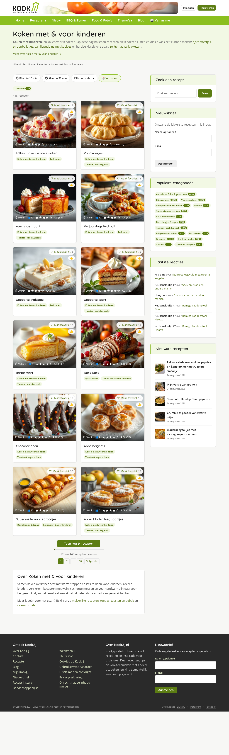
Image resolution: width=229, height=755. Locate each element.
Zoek (204, 93)
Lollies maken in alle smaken (36, 153)
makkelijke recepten (85, 601)
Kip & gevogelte (189, 238)
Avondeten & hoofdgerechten (175, 194)
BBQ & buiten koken (170, 233)
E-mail (158, 146)
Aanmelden (165, 163)
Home (20, 20)
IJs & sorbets (91, 378)
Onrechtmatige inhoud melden (74, 684)
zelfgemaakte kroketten (125, 46)
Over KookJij (21, 651)
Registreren (207, 7)
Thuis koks (66, 656)
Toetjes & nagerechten (29, 457)
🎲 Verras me (160, 20)
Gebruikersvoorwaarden (75, 667)
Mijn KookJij (20, 672)
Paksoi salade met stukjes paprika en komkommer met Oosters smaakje (189, 367)
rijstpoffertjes (202, 42)
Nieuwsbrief (21, 677)
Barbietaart (24, 373)
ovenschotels (26, 605)
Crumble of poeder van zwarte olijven (186, 415)
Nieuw (56, 20)
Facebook (211, 706)
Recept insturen (23, 683)
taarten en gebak (122, 601)
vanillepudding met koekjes (53, 46)
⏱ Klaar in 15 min (27, 78)
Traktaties (22, 88)
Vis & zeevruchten (168, 216)
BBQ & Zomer (76, 20)
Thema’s (124, 20)
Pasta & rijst (198, 233)
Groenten (164, 238)
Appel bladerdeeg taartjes (103, 519)
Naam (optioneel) (165, 132)
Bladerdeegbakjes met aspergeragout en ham (181, 432)
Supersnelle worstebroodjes (36, 519)
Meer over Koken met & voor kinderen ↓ (37, 53)
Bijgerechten (166, 199)
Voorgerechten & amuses (172, 205)
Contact (18, 656)
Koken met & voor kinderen (31, 158)
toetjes (104, 601)
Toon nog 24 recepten (78, 543)
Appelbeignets (94, 446)
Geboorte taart (95, 299)
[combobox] (176, 93)
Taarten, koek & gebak (97, 164)
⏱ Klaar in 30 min (56, 78)
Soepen (201, 205)
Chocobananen (27, 446)
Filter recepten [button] (84, 78)
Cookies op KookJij (71, 661)
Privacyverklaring (70, 677)
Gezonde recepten (188, 244)
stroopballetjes (23, 46)
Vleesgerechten (192, 199)
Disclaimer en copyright (75, 672)
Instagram (195, 706)
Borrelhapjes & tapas (28, 524)
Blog (141, 20)
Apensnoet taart (28, 226)
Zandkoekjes (93, 153)
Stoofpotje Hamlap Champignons (188, 399)
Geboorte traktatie (30, 299)
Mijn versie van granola (182, 384)
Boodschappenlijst (25, 688)
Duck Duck (91, 373)
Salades (163, 244)
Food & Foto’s (102, 20)
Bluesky (181, 706)
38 (80, 561)
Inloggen (188, 7)
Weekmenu (67, 651)
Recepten (37, 20)
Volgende (92, 561)
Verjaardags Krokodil (99, 226)
